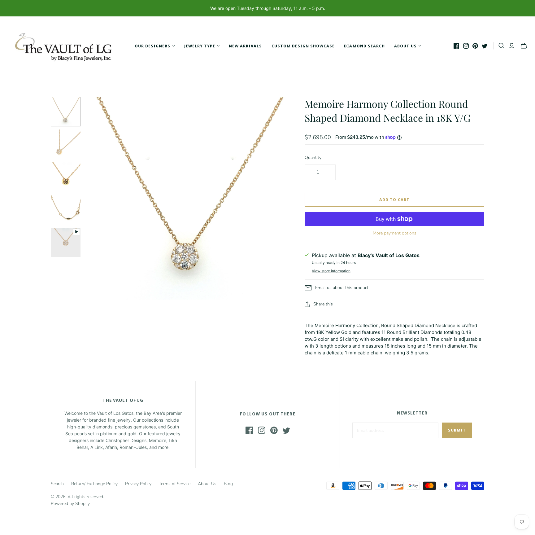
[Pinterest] (475, 46)
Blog (228, 484)
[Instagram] (466, 46)
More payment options (394, 233)
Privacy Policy (138, 484)
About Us (207, 484)
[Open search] (501, 46)
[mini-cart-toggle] (524, 45)
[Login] (511, 45)
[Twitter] (484, 46)
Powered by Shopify (70, 503)
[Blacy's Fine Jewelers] (66, 46)
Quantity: (313, 157)
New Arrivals (245, 46)
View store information (331, 271)
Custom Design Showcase (303, 46)
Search (57, 484)
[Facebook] (456, 46)
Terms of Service (174, 484)
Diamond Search (364, 46)
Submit (457, 430)
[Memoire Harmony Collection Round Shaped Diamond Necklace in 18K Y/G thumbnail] (65, 242)
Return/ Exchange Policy (94, 484)
